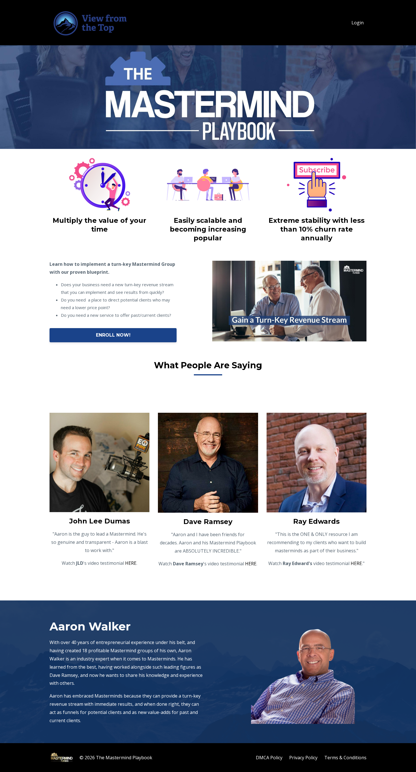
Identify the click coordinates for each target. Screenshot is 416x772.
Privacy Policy (303, 757)
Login (357, 23)
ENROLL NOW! (113, 335)
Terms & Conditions (345, 757)
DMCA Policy (269, 757)
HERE (130, 563)
